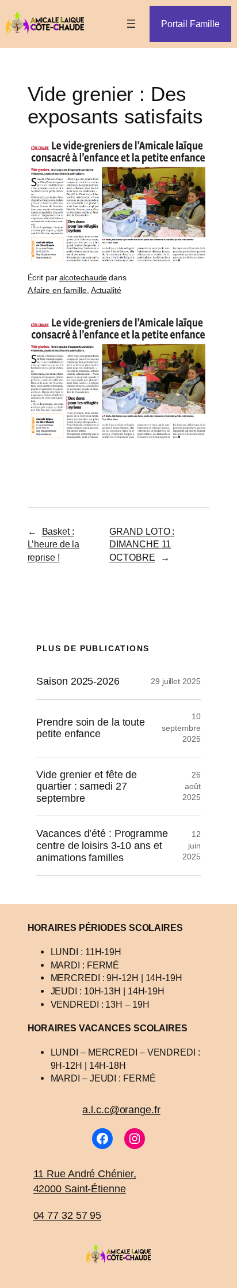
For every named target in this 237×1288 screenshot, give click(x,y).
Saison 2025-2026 (77, 681)
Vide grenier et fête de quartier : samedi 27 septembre (86, 786)
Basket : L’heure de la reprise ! (54, 544)
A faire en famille (57, 290)
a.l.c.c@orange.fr (121, 1109)
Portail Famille (190, 23)
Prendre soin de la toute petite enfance (90, 728)
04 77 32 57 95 (67, 1215)
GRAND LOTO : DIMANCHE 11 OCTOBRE (141, 544)
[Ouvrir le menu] (131, 24)
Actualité (106, 290)
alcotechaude (83, 277)
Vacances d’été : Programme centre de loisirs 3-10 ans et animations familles (101, 845)
